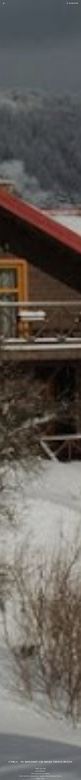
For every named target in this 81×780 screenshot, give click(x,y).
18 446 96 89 (73, 3)
